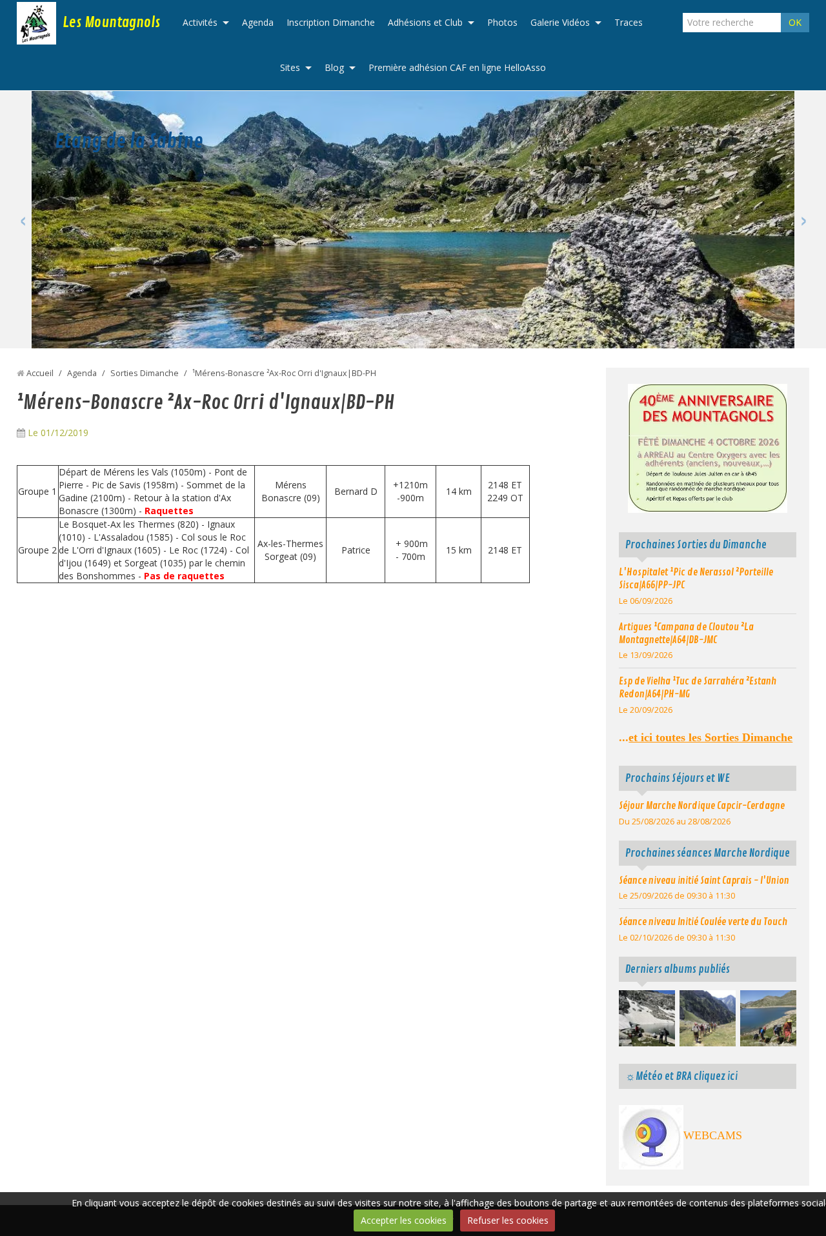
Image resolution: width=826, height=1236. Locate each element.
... (705, 737)
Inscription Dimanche (331, 22)
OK (795, 22)
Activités (200, 22)
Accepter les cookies (404, 1220)
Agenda (258, 22)
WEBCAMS (712, 1135)
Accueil (40, 373)
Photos (502, 22)
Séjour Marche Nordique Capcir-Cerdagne (702, 805)
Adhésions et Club (425, 22)
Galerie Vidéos (560, 22)
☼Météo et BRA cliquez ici (681, 1076)
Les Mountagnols (111, 23)
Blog (334, 67)
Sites (290, 67)
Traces (628, 22)
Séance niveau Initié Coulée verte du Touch (703, 921)
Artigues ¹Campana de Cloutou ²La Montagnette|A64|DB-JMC (686, 633)
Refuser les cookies (508, 1220)
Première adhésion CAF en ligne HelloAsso (457, 67)
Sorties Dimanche (144, 373)
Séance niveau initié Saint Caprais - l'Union (704, 880)
